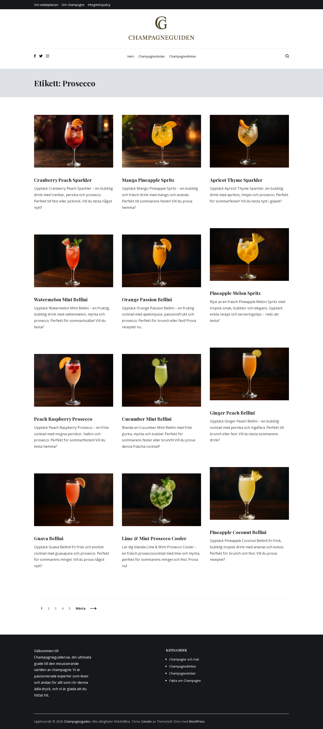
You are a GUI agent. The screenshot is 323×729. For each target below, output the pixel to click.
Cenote (146, 721)
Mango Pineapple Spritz (148, 180)
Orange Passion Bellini (147, 299)
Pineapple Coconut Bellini (238, 532)
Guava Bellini (48, 538)
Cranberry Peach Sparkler (63, 180)
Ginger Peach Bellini (232, 413)
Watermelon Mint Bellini (60, 299)
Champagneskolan (151, 56)
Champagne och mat (184, 659)
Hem (130, 56)
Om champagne (73, 5)
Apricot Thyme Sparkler (236, 180)
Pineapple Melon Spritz (235, 293)
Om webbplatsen (46, 5)
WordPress (197, 721)
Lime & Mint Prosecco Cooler (154, 538)
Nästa (80, 608)
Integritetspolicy (99, 5)
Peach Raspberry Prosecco (63, 419)
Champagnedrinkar (182, 56)
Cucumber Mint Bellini (146, 419)
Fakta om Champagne (185, 680)
